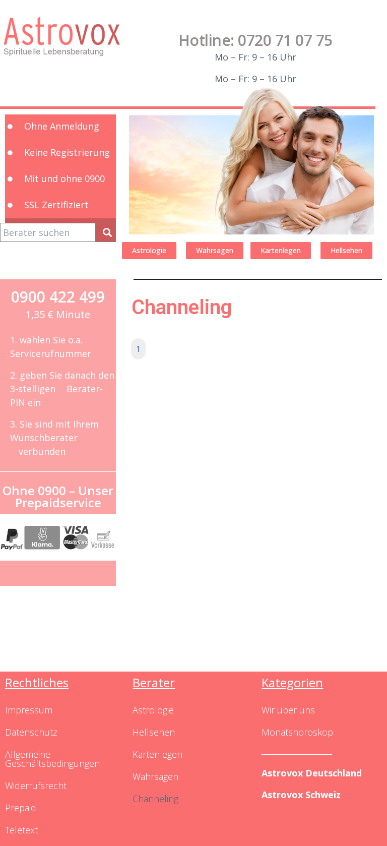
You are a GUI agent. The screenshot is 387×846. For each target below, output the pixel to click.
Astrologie (153, 710)
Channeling (155, 799)
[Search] (106, 232)
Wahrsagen (155, 776)
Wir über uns (288, 710)
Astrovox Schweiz (301, 795)
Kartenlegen (157, 754)
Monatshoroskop (297, 732)
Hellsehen (154, 732)
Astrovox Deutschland (312, 773)
